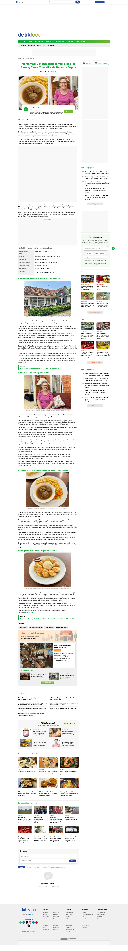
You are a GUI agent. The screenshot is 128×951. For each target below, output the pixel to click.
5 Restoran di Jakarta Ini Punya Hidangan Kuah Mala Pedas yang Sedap (95, 190)
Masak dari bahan (99, 253)
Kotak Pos (84, 918)
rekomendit (69, 936)
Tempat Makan (49, 41)
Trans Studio (69, 925)
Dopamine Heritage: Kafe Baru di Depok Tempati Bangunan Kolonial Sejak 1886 (47, 619)
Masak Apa (50, 45)
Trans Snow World (70, 923)
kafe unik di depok (62, 627)
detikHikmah (56, 927)
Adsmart (68, 916)
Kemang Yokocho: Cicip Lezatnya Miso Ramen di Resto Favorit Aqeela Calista (69, 793)
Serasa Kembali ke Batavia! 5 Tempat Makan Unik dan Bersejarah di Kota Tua (63, 703)
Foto (72, 41)
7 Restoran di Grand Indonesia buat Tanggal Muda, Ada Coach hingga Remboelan (48, 793)
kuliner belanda (49, 627)
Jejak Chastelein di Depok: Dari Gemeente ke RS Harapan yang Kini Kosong (32, 714)
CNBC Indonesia (101, 914)
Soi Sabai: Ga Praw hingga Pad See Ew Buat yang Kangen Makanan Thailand (48, 773)
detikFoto (55, 925)
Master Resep (41, 45)
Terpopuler (23, 45)
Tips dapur (86, 257)
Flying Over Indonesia (71, 931)
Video (77, 41)
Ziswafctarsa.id (70, 929)
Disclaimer (84, 927)
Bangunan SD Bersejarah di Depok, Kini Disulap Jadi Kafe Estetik (63, 709)
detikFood (21, 58)
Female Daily (100, 921)
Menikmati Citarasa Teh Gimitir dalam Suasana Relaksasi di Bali (87, 305)
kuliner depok (23, 627)
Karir (83, 916)
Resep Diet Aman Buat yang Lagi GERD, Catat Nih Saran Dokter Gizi (40, 838)
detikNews (45, 912)
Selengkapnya (73, 754)
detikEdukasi (46, 914)
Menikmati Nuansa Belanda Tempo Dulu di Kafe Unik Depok (32, 709)
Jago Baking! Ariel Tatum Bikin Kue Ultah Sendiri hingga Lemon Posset (96, 177)
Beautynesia (100, 918)
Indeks (83, 41)
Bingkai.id (68, 927)
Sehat (68, 41)
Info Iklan (84, 923)
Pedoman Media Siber (87, 914)
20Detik (55, 923)
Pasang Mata (69, 914)
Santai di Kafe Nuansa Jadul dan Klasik (62, 646)
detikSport (45, 923)
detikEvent (68, 918)
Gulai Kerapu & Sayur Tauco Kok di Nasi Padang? (102, 288)
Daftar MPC (99, 2)
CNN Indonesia (101, 912)
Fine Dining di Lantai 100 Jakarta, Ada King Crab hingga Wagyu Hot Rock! (103, 355)
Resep (30, 41)
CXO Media (100, 923)
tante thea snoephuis (36, 627)
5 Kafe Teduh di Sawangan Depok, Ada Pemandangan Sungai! (29, 698)
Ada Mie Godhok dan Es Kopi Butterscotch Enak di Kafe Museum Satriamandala (67, 676)
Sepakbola (45, 925)
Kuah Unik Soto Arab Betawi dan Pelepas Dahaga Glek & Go (102, 305)
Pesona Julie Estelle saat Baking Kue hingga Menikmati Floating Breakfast (97, 172)
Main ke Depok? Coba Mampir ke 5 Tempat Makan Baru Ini (39, 368)
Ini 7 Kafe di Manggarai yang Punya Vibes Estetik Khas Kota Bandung (63, 698)
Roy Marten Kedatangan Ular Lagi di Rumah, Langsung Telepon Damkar (55, 820)
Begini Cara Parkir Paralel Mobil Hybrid (71, 818)
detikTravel (56, 912)
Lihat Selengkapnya (47, 682)
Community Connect (71, 938)
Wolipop (55, 918)
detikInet (45, 918)
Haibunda (99, 916)
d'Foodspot (31, 45)
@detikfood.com (28, 613)
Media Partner (85, 921)
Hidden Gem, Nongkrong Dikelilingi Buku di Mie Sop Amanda (55, 839)
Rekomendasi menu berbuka (99, 257)
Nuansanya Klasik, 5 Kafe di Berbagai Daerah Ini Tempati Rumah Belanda (38, 676)
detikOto (45, 927)
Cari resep (89, 253)
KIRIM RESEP (89, 63)
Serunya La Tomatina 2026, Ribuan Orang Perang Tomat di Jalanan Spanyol (24, 839)
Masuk (108, 2)
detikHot (45, 921)
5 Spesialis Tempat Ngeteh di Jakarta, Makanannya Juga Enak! (27, 772)
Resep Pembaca (38, 41)
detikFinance (46, 916)
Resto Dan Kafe (30, 58)
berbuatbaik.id (69, 912)
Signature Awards (70, 921)
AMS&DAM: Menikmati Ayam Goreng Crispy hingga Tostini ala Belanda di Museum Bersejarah (32, 703)
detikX (55, 921)
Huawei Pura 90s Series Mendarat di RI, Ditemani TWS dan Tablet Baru (72, 839)
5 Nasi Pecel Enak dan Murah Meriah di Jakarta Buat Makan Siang (68, 773)
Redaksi (84, 912)
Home (24, 41)
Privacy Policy (85, 925)
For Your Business (70, 934)
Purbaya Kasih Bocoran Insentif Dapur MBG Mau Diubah (38, 820)
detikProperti (46, 929)
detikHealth (56, 916)
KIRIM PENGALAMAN (103, 63)
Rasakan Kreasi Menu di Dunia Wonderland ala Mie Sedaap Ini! (87, 288)
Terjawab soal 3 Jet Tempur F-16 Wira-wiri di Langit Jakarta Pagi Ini (24, 820)
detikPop (55, 929)
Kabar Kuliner (60, 41)
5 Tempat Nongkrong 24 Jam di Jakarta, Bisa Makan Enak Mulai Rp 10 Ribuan (27, 793)
